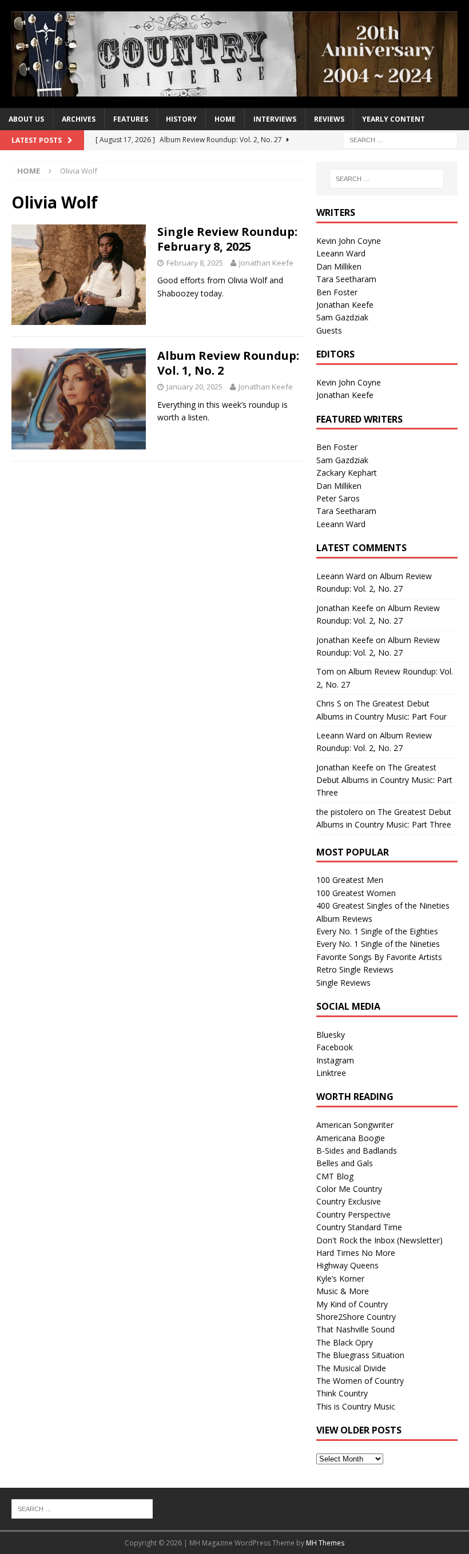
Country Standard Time (359, 1227)
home (225, 119)
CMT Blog (334, 1176)
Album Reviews (344, 918)
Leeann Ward (340, 253)
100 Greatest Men (349, 879)
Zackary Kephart (346, 472)
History (181, 119)
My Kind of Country (352, 1304)
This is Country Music (355, 1406)
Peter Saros (338, 498)
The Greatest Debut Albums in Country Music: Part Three (384, 780)
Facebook (334, 1047)
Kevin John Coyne (348, 240)
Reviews (329, 119)
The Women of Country (360, 1380)
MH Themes (325, 1543)
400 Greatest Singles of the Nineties (383, 905)
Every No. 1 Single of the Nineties (378, 943)
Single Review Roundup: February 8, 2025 (227, 239)
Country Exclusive (348, 1201)
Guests (329, 330)
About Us (26, 119)
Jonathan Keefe (266, 263)
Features (130, 119)
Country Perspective (353, 1214)
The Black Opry (344, 1342)
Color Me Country (349, 1188)
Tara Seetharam (346, 279)
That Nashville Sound (355, 1329)
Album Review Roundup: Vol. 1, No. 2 (228, 363)
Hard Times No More (355, 1252)
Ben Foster (336, 292)
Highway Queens (347, 1265)
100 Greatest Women (356, 893)
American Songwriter (355, 1124)
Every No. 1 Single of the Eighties (377, 931)
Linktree (331, 1072)
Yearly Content (393, 119)
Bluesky (330, 1034)
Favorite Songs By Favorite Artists (379, 956)
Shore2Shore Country (356, 1316)
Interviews (274, 119)
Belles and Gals (344, 1163)
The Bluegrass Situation (360, 1355)
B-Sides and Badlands (356, 1150)
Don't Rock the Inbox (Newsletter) (379, 1240)
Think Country (342, 1393)
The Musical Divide (351, 1368)
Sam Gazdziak (342, 317)
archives (79, 119)
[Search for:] (400, 139)
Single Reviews (343, 982)
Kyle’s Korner (340, 1278)
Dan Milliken (338, 266)
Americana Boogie (350, 1138)
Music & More (342, 1291)
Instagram (335, 1060)
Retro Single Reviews (355, 969)
